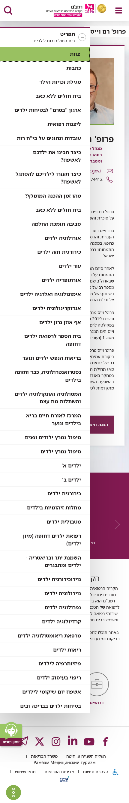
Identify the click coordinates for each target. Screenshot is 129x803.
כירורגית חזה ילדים (59, 251)
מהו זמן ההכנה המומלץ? (53, 195)
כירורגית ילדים (64, 493)
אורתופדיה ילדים (61, 279)
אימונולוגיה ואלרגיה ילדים (50, 294)
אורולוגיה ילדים (63, 237)
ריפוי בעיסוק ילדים (59, 677)
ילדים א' (71, 465)
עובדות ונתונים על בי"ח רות (49, 138)
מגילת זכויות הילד (60, 81)
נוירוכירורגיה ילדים (59, 579)
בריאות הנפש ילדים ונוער (51, 357)
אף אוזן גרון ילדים (60, 322)
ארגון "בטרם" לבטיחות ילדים (47, 109)
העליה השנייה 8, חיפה (85, 756)
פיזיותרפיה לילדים (59, 663)
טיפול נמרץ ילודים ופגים (53, 437)
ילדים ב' (71, 479)
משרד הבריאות (44, 756)
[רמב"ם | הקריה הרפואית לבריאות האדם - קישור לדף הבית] (69, 11)
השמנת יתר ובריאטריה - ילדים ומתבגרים (53, 561)
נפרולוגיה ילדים (63, 607)
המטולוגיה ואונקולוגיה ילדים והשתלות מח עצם (48, 397)
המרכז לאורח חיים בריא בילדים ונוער (53, 419)
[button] (45, 37)
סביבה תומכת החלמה (56, 223)
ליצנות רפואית (64, 124)
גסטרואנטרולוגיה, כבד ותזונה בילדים (48, 376)
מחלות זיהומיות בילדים (54, 507)
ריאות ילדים (67, 649)
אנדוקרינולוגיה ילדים (56, 308)
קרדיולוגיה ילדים (61, 621)
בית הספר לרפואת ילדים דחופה (52, 340)
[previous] (115, 524)
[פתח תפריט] (118, 10)
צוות (75, 53)
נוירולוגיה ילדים (62, 593)
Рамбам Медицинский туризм (64, 762)
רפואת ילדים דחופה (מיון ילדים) (52, 539)
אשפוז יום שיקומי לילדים (51, 691)
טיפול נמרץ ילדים (60, 451)
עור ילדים (70, 265)
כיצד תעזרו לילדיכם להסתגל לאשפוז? (48, 177)
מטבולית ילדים (63, 521)
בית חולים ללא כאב (58, 95)
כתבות (73, 67)
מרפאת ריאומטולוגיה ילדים (49, 635)
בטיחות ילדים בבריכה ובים (50, 705)
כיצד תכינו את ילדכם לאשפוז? (57, 156)
